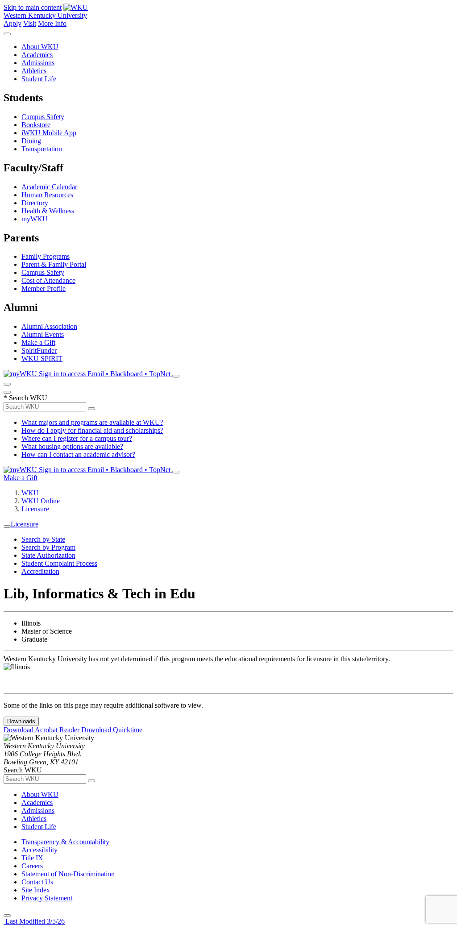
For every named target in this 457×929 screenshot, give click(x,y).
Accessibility (39, 850)
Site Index (35, 890)
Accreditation (40, 571)
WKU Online (40, 501)
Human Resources (47, 195)
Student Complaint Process (59, 563)
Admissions (37, 62)
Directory (34, 203)
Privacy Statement (46, 898)
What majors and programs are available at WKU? (92, 422)
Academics (37, 54)
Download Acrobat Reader (42, 730)
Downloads (21, 721)
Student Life (38, 79)
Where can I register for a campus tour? (76, 438)
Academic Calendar (49, 187)
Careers (32, 866)
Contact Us (37, 882)
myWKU (34, 219)
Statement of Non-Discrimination (68, 874)
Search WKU (25, 398)
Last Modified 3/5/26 (34, 921)
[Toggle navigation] (7, 526)
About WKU (39, 46)
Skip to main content (33, 7)
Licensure (35, 509)
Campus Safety (42, 116)
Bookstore (35, 125)
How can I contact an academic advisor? (78, 454)
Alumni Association (49, 326)
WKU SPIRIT (41, 358)
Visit (29, 23)
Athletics (33, 71)
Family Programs (45, 256)
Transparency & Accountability (65, 842)
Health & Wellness (47, 211)
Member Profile (43, 288)
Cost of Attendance (48, 280)
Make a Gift (38, 342)
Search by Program (48, 547)
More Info (52, 23)
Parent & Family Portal (53, 264)
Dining (31, 141)
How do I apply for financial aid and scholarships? (92, 430)
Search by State (43, 539)
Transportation (41, 149)
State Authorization (48, 555)
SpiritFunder (39, 350)
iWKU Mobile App (48, 133)
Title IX (32, 858)
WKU (30, 493)
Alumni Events (42, 334)
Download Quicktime (111, 730)
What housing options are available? (72, 446)
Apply (12, 23)
